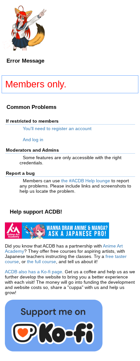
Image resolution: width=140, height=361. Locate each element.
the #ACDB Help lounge (85, 180)
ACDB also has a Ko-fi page (33, 271)
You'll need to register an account (57, 128)
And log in (33, 139)
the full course (41, 261)
